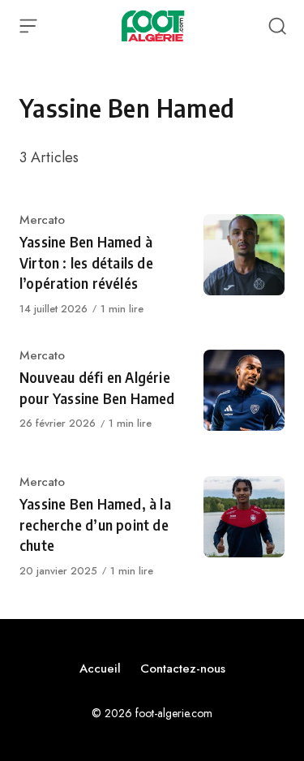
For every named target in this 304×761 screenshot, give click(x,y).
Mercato (42, 220)
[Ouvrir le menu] (28, 26)
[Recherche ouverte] (277, 26)
